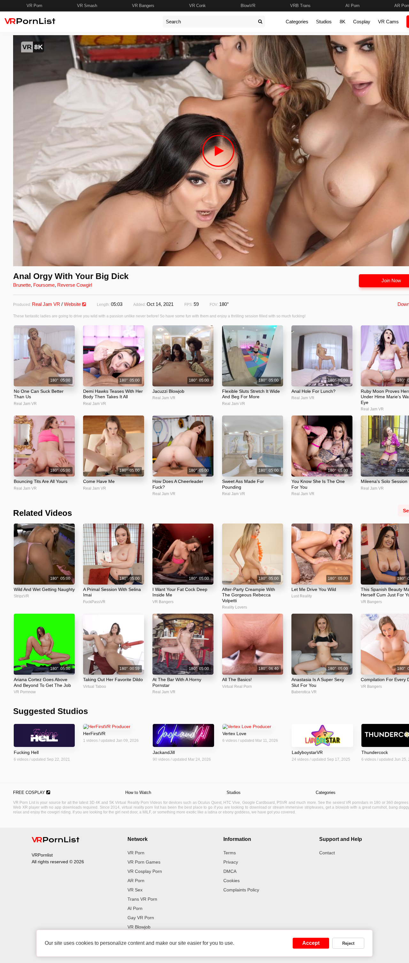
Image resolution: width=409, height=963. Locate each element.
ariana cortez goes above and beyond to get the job (42, 682)
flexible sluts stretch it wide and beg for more (251, 394)
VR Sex (135, 889)
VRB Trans (300, 5)
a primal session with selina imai (112, 592)
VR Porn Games (143, 862)
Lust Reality (301, 596)
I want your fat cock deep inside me (179, 592)
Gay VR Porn (140, 917)
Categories (297, 21)
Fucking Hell (26, 752)
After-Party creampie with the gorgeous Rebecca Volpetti (248, 595)
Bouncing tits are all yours (40, 481)
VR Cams (388, 21)
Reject (348, 943)
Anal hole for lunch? (313, 391)
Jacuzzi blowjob (168, 391)
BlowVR (248, 5)
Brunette (22, 285)
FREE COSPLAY (29, 792)
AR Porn (135, 880)
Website (73, 304)
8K (342, 21)
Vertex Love (234, 733)
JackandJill (164, 752)
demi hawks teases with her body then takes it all (113, 394)
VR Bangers (143, 5)
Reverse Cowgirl (74, 285)
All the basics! (237, 679)
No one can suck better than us (39, 394)
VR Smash (87, 5)
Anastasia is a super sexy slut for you (317, 682)
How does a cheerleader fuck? (177, 484)
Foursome (44, 285)
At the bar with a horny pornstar (176, 682)
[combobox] (209, 21)
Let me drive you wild (313, 589)
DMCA (229, 871)
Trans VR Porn (142, 899)
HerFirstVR (94, 733)
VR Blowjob (138, 926)
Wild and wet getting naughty (44, 589)
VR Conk (197, 5)
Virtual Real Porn (237, 686)
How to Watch (138, 792)
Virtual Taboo (94, 686)
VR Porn (34, 5)
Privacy (230, 862)
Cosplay (361, 21)
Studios (324, 21)
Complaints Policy (241, 889)
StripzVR (21, 596)
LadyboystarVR (307, 752)
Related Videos (42, 513)
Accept (311, 943)
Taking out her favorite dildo (113, 679)
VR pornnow (25, 692)
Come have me (99, 481)
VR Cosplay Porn (144, 871)
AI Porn (352, 5)
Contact (327, 852)
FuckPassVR (94, 602)
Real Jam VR (46, 304)
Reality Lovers (234, 607)
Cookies (231, 880)
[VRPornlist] (56, 840)
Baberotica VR (304, 692)
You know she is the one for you (318, 484)
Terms (229, 852)
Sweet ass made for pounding (243, 484)
